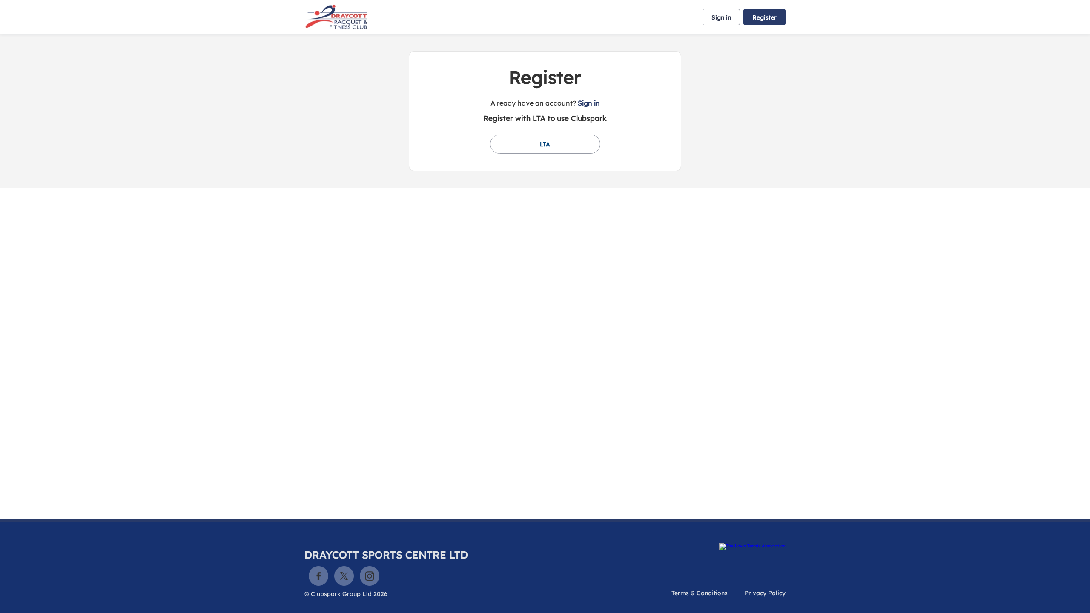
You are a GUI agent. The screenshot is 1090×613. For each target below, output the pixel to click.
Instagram (369, 576)
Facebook (318, 576)
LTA (545, 144)
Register (764, 17)
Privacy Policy (765, 593)
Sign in (721, 17)
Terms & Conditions (699, 593)
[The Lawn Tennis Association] (752, 546)
